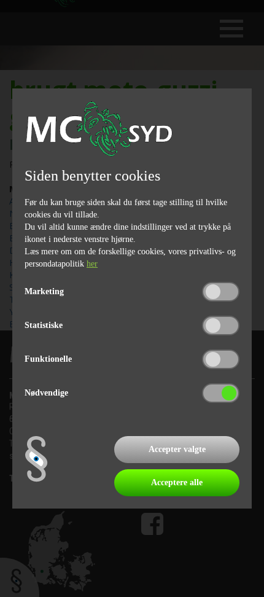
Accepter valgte (177, 449)
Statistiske (44, 325)
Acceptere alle (177, 482)
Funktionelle (48, 359)
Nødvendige (46, 392)
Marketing (44, 291)
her (92, 263)
